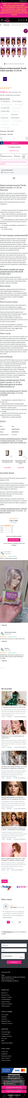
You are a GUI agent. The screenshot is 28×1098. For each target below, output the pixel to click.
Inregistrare (4, 1053)
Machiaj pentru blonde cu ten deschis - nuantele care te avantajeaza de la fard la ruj (13, 798)
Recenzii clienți (5, 1001)
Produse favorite (5, 1060)
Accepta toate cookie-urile (14, 1087)
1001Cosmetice (5, 1006)
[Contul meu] (24, 20)
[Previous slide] (1, 887)
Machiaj (9, 716)
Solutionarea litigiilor (7, 1043)
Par (8, 870)
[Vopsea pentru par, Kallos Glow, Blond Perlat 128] (7, 453)
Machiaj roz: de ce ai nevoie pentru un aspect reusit (12, 737)
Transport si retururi (6, 1023)
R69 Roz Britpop (15, 117)
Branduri (4, 881)
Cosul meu (4, 1019)
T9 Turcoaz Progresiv (17, 121)
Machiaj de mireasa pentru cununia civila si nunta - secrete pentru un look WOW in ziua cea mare (13, 829)
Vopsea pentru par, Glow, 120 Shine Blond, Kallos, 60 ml (20, 462)
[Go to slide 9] (17, 63)
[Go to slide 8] (15, 63)
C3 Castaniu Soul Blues (6, 104)
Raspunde (4, 625)
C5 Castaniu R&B (5, 108)
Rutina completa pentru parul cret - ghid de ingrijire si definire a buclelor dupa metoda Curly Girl (13, 859)
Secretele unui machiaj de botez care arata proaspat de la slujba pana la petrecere (14, 767)
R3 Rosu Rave (16, 111)
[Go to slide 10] (18, 63)
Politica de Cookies (6, 1003)
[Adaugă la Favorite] (11, 457)
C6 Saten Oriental (16, 108)
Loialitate (3, 1016)
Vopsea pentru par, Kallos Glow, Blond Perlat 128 (7, 461)
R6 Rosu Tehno (4, 117)
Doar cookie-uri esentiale (14, 1091)
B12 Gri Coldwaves (17, 101)
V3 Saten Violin (14, 124)
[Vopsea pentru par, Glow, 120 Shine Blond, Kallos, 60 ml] (21, 453)
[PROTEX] (6, 890)
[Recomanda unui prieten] (14, 178)
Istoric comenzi (5, 1058)
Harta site (4, 1038)
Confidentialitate (6, 999)
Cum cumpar (4, 1014)
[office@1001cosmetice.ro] (2, 1)
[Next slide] (26, 458)
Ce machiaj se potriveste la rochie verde (13, 707)
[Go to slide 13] (23, 63)
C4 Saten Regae (18, 104)
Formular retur (5, 995)
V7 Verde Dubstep (5, 127)
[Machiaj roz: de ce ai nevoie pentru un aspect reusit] (14, 727)
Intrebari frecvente (6, 1036)
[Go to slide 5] (10, 63)
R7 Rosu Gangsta (5, 121)
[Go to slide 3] (7, 63)
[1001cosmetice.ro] (7, 20)
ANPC (3, 1040)
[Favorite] (21, 20)
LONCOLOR (10, 131)
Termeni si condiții (6, 997)
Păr (0, 25)
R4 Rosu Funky (4, 114)
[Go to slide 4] (9, 63)
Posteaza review (14, 539)
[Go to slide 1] (4, 63)
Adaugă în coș (15, 143)
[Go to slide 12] (21, 63)
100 (20, 922)
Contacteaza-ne (5, 1034)
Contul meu (4, 1051)
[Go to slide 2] (6, 63)
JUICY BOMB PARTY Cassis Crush (14, 7)
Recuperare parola (6, 1056)
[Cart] (26, 20)
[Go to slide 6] (12, 63)
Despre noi (4, 992)
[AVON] (21, 890)
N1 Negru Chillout (5, 111)
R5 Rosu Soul (14, 114)
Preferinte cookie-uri (14, 1095)
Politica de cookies (16, 1080)
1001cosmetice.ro (8, 932)
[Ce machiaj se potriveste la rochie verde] (14, 698)
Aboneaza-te (14, 962)
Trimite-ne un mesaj (8, 172)
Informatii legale (5, 1032)
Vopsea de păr (6, 25)
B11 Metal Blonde (5, 101)
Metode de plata (5, 1021)
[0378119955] (5, 1)
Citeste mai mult (7, 917)
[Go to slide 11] (20, 63)
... (15, 922)
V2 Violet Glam (4, 124)
